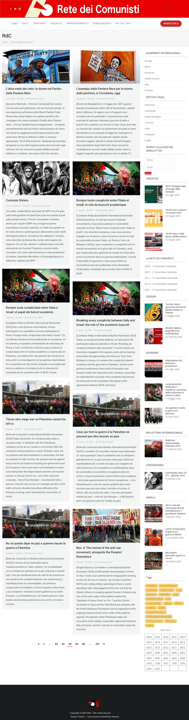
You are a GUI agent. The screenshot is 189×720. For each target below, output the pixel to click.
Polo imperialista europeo (156, 612)
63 (63, 644)
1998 (157, 663)
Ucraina (150, 625)
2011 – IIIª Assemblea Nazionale (161, 278)
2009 (149, 652)
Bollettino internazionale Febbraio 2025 (172, 443)
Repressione (170, 621)
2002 (165, 657)
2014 (149, 647)
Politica (161, 607)
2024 (149, 636)
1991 (157, 668)
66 (83, 644)
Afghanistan (152, 585)
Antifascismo (152, 590)
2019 (149, 641)
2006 (174, 652)
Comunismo (151, 594)
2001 (174, 657)
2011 (174, 647)
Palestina (179, 603)
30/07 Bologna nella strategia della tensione (175, 189)
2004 (149, 657)
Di (20, 98)
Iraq (168, 598)
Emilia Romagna (153, 116)
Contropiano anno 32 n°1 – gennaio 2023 (175, 474)
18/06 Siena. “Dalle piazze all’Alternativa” (176, 235)
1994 (182, 663)
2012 (165, 647)
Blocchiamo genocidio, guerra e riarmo (175, 555)
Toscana (149, 122)
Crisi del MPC (164, 594)
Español (9, 317)
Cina (179, 590)
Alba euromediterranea (168, 585)
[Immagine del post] (153, 195)
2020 (182, 636)
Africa (147, 66)
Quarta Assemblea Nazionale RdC (159, 616)
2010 (182, 647)
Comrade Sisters (17, 200)
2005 (182, 652)
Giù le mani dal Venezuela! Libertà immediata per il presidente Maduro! (175, 509)
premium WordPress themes (105, 716)
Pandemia (151, 607)
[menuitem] (15, 23)
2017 (165, 641)
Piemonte (150, 104)
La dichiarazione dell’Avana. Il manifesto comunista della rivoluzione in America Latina (175, 390)
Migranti (168, 603)
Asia (147, 84)
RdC (6, 36)
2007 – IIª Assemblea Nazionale (161, 272)
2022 (165, 636)
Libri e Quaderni (13, 206)
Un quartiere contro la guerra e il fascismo (175, 410)
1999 (149, 663)
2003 (157, 657)
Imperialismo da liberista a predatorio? (173, 363)
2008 (157, 652)
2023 (157, 636)
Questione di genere (155, 621)
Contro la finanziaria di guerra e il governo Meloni (175, 531)
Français (80, 210)
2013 (157, 647)
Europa (148, 60)
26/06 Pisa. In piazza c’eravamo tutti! (175, 211)
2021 (174, 636)
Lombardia (150, 110)
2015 (182, 641)
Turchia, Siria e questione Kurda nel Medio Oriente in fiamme (175, 308)
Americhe (149, 72)
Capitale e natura (167, 590)
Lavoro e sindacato (154, 603)
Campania (149, 134)
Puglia (148, 140)
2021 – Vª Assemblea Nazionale (161, 289)
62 (56, 644)
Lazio (147, 128)
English (79, 330)
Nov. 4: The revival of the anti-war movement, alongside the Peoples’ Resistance (99, 552)
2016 (174, 641)
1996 (174, 663)
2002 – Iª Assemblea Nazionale (160, 266)
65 (76, 644)
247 (98, 644)
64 (70, 644)
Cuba (176, 594)
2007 (165, 652)
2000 (182, 657)
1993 (149, 668)
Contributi (10, 98)
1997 (165, 663)
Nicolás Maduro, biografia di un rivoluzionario (173, 331)
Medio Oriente (152, 78)
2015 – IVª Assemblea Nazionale (161, 283)
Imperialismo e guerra (155, 598)
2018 (157, 641)
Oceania (149, 90)
